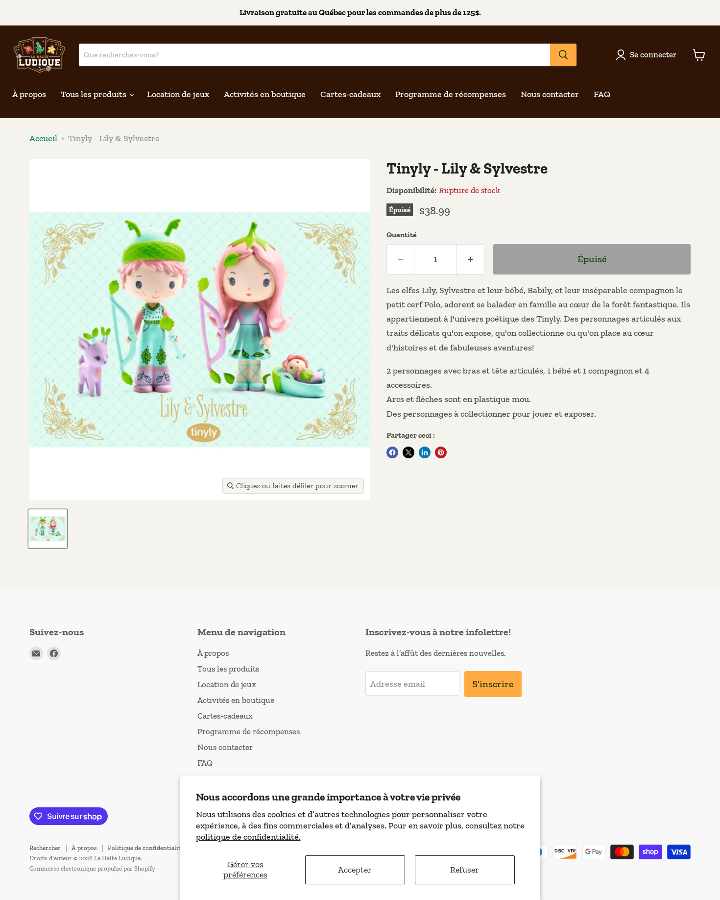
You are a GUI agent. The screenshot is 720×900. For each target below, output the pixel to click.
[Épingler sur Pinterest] (441, 452)
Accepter (355, 869)
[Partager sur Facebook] (392, 452)
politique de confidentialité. (248, 836)
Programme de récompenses (450, 94)
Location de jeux (178, 94)
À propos (29, 94)
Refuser (464, 869)
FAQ (602, 94)
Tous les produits (94, 94)
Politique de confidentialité (146, 847)
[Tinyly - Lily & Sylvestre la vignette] (47, 528)
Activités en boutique (265, 94)
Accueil (43, 138)
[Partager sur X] (408, 452)
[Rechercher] (563, 55)
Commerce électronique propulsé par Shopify (92, 868)
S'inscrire (493, 684)
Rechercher (45, 847)
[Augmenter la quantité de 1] (470, 259)
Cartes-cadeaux (350, 94)
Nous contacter (550, 94)
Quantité (401, 234)
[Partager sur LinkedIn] (425, 452)
